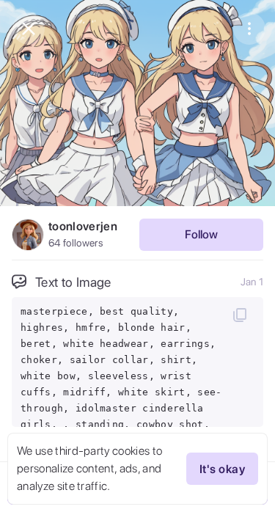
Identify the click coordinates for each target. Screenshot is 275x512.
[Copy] (240, 314)
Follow (201, 234)
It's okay (222, 469)
